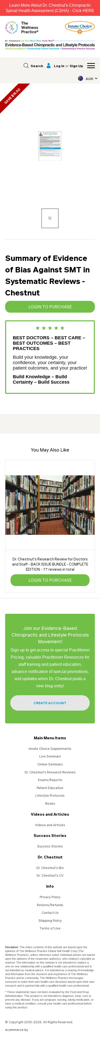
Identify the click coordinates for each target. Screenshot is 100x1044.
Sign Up (76, 65)
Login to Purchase (50, 307)
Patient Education (50, 788)
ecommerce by (16, 1030)
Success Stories (50, 835)
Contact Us (50, 912)
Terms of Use (50, 928)
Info (50, 886)
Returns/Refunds (50, 905)
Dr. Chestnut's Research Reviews (50, 772)
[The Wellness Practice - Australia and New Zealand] (21, 27)
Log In (59, 65)
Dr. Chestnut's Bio (50, 868)
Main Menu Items (50, 737)
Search (37, 65)
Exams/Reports (50, 780)
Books (50, 803)
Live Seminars (50, 756)
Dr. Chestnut (50, 857)
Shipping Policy (50, 920)
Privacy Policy (50, 897)
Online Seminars (50, 764)
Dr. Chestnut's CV (50, 875)
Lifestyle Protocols (50, 795)
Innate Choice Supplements (50, 748)
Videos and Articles (50, 814)
